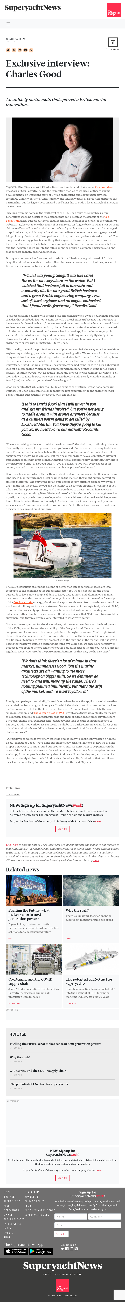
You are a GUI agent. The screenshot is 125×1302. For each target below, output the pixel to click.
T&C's (28, 1205)
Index (8, 1228)
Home (7, 1192)
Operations (11, 1210)
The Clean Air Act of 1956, (49, 712)
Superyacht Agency (38, 1214)
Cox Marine (13, 794)
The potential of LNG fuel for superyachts (89, 981)
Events (8, 1232)
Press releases (14, 1219)
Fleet (7, 1205)
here (96, 860)
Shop (7, 1237)
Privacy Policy (35, 1201)
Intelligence (12, 1223)
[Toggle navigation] (8, 24)
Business (10, 1196)
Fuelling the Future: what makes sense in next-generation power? (29, 914)
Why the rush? (77, 910)
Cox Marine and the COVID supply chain (30, 981)
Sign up (63, 828)
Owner (8, 1214)
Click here (12, 844)
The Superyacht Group (40, 1210)
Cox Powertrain (104, 187)
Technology (12, 1201)
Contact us (32, 1192)
